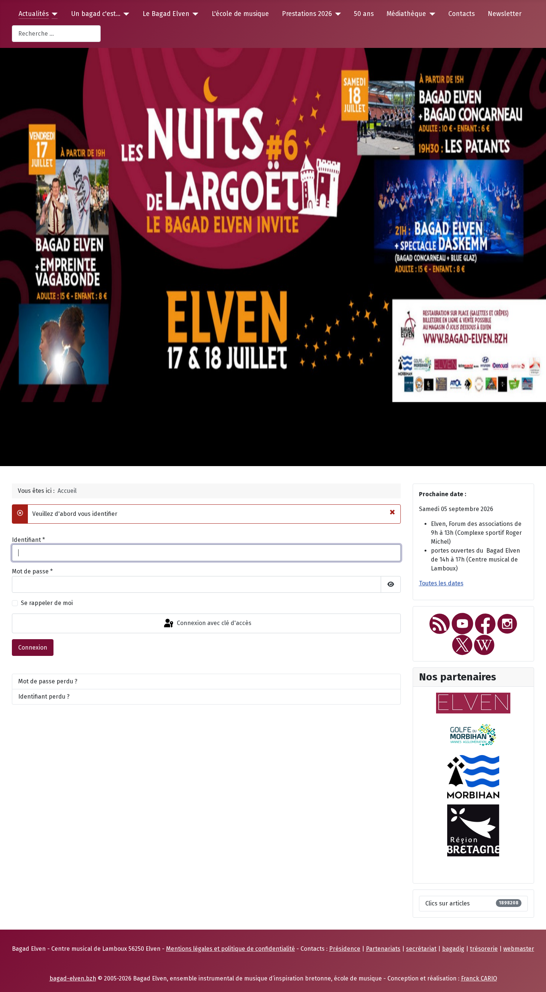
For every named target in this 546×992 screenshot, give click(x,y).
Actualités (34, 14)
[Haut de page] (533, 978)
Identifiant (28, 539)
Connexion (32, 647)
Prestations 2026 (307, 14)
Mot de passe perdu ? (47, 681)
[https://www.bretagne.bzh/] (473, 829)
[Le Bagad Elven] (194, 14)
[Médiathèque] (430, 14)
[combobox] (56, 33)
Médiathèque (406, 14)
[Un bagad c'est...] (125, 14)
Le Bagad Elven (166, 14)
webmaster (518, 948)
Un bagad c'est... (95, 14)
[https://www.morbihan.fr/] (473, 776)
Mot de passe (32, 571)
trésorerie (484, 948)
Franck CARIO (479, 978)
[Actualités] (53, 14)
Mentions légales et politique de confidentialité (230, 948)
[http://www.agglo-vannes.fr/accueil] (473, 733)
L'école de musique (240, 14)
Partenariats (383, 948)
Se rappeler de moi (47, 602)
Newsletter (504, 14)
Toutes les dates (441, 583)
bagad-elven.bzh (72, 978)
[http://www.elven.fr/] (473, 702)
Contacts (461, 14)
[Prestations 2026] (336, 14)
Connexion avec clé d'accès (213, 623)
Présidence (344, 948)
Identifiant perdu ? (43, 696)
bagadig (453, 948)
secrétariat (421, 948)
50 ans (364, 14)
